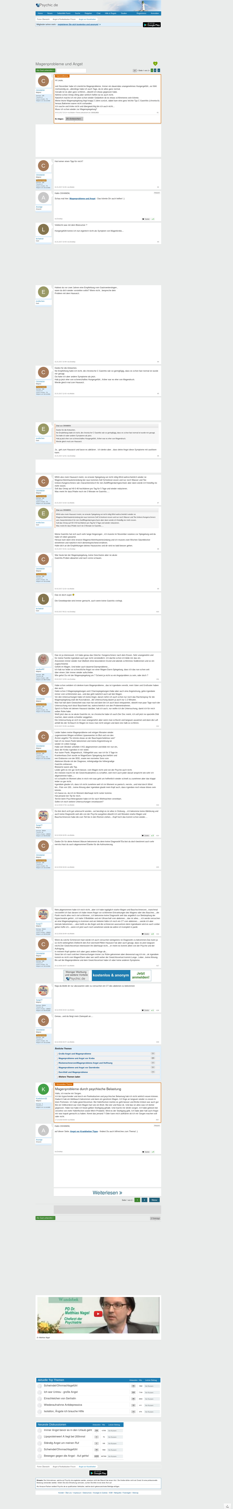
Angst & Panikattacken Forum (64, 1466)
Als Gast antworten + (45, 70)
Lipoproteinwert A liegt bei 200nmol (64, 1436)
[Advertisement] (107, 634)
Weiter (154, 1199)
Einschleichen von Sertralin (60, 1398)
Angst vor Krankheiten (87, 1466)
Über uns (68, 1493)
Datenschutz (87, 1493)
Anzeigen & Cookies (100, 1493)
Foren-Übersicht (43, 1466)
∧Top (227, 1506)
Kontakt (61, 1493)
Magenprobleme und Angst (59, 63)
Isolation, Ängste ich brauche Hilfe (64, 1411)
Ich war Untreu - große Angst (61, 1392)
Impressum (77, 1493)
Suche (77, 13)
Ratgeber (88, 13)
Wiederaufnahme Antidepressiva (63, 1404)
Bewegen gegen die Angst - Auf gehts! (66, 1455)
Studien (124, 13)
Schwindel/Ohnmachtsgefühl (60, 1385)
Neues (50, 13)
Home (40, 13)
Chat (98, 13)
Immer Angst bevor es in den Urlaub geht (68, 1430)
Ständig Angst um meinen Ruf (61, 1443)
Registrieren (141, 13)
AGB (110, 1493)
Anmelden (155, 13)
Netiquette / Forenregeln (122, 1493)
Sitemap (135, 1493)
